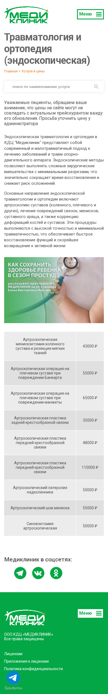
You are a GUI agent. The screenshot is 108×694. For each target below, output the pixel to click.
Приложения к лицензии (26, 661)
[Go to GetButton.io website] (13, 688)
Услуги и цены (33, 71)
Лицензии (13, 654)
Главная (11, 71)
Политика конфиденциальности (33, 669)
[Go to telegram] (13, 678)
